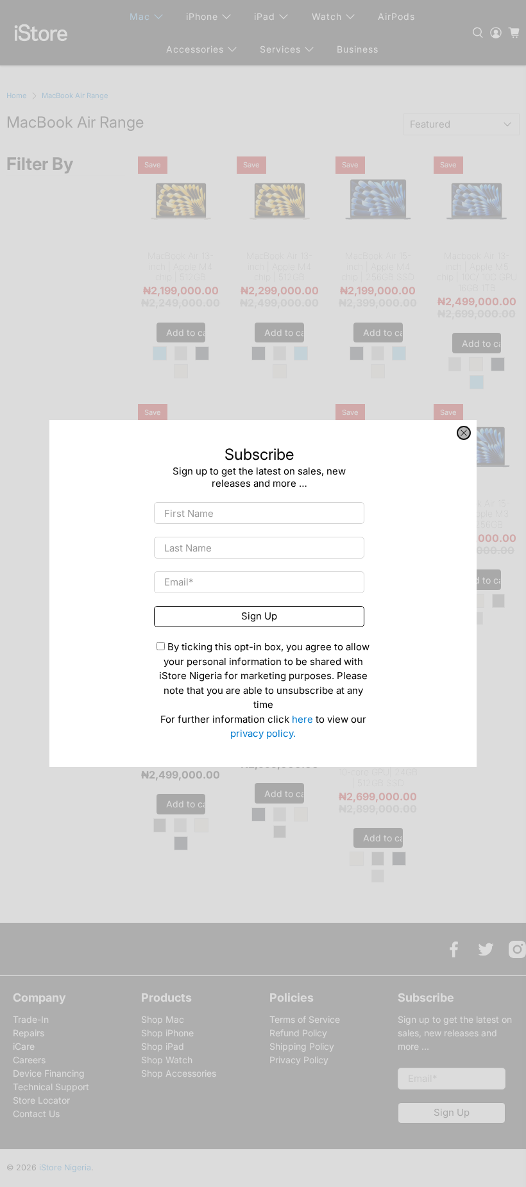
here (302, 719)
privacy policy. (263, 733)
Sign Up (259, 616)
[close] (463, 432)
